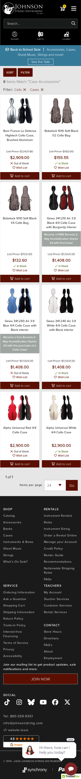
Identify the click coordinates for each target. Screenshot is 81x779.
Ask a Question (14, 599)
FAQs (48, 579)
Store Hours (53, 631)
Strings (8, 555)
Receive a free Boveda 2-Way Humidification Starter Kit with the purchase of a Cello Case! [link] (20, 343)
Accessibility (12, 656)
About (48, 651)
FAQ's (48, 645)
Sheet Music (12, 548)
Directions (51, 638)
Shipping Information (18, 612)
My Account (53, 592)
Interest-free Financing (12, 633)
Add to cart (22, 176)
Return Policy (13, 618)
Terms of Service (15, 642)
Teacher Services (57, 599)
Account (14, 38)
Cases (35, 89)
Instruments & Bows (18, 541)
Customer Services (58, 605)
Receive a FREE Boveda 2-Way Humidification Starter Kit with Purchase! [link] (61, 238)
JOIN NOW (40, 678)
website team (17, 730)
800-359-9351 (21, 716)
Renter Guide (54, 555)
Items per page (31, 485)
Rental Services (55, 612)
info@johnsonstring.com (23, 723)
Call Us (40, 38)
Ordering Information (19, 592)
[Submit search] (73, 23)
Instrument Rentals (58, 515)
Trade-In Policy (14, 625)
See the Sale (40, 61)
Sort (10, 72)
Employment (53, 658)
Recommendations (58, 561)
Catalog (9, 515)
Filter (25, 72)
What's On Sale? (15, 561)
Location (66, 38)
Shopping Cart (14, 605)
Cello (18, 89)
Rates (48, 522)
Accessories (12, 522)
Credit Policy (53, 548)
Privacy (8, 649)
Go (71, 485)
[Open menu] (73, 8)
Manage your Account (60, 541)
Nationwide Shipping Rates (59, 570)
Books (8, 528)
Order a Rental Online (60, 535)
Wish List (21, 168)
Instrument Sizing (57, 528)
